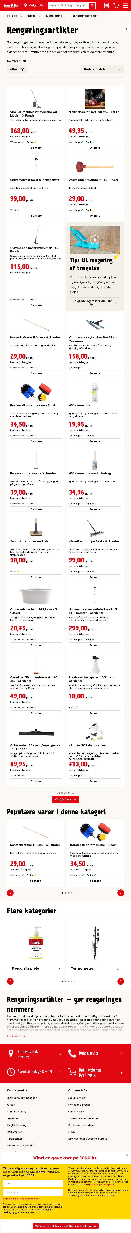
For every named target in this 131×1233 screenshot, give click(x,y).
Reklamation (15, 1132)
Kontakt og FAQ (16, 1111)
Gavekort (12, 1118)
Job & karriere (76, 1097)
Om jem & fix (76, 1111)
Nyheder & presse (79, 1104)
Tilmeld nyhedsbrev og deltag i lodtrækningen (65, 1226)
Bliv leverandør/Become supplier (88, 1138)
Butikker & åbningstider (22, 1097)
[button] (62, 893)
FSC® (71, 1132)
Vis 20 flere (63, 799)
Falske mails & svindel (20, 1145)
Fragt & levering (16, 1125)
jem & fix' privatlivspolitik (101, 1184)
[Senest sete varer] (127, 28)
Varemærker (14, 1138)
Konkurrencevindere (81, 1125)
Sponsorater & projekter (83, 1118)
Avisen (11, 1104)
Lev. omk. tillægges (20, 137)
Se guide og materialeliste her (92, 302)
